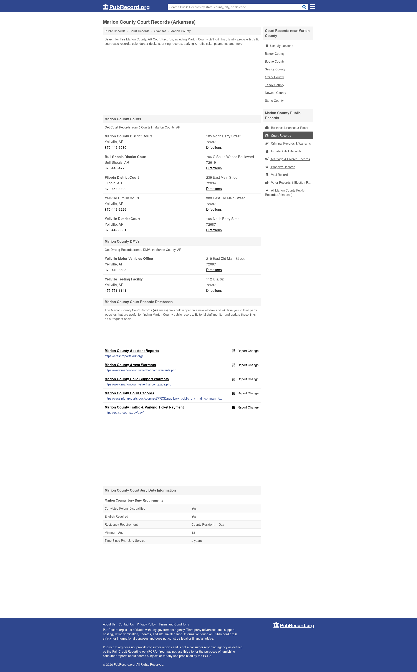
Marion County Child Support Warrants (137, 378)
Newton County (275, 92)
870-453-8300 (115, 188)
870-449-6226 (115, 209)
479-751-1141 (115, 290)
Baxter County (275, 53)
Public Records (115, 31)
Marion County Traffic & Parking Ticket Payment (144, 407)
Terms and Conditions (174, 624)
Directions (214, 147)
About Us (109, 624)
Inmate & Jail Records (285, 151)
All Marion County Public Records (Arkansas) (284, 192)
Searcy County (275, 69)
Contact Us (126, 624)
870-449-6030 (115, 147)
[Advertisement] (182, 80)
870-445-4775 (115, 167)
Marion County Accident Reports (132, 350)
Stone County (274, 100)
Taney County (274, 85)
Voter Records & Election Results (291, 182)
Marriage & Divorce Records (290, 159)
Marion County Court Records (129, 392)
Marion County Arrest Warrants (130, 364)
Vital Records (279, 174)
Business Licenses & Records (291, 127)
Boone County (275, 61)
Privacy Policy (146, 624)
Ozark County (274, 77)
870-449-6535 (115, 269)
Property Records (282, 167)
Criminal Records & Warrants (290, 143)
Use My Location (281, 45)
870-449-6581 (115, 229)
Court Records (280, 135)
